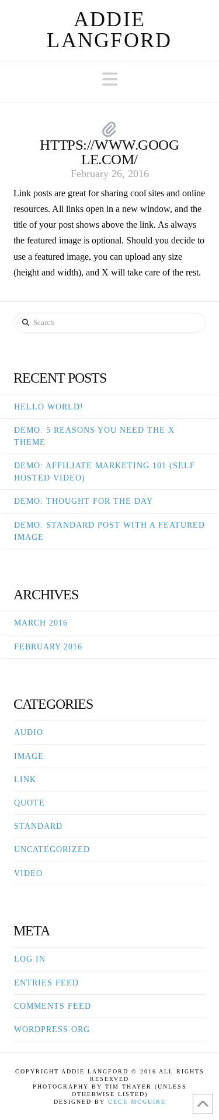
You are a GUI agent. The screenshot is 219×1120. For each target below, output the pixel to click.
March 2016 (41, 623)
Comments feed (52, 1006)
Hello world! (49, 406)
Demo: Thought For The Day (83, 501)
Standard (38, 826)
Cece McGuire (137, 1101)
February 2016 (48, 646)
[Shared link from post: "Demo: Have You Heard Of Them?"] (109, 130)
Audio (28, 732)
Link (25, 779)
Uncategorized (52, 849)
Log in (30, 959)
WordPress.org (52, 1029)
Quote (29, 803)
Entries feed (46, 982)
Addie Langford (109, 30)
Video (28, 873)
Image (29, 756)
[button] (109, 79)
